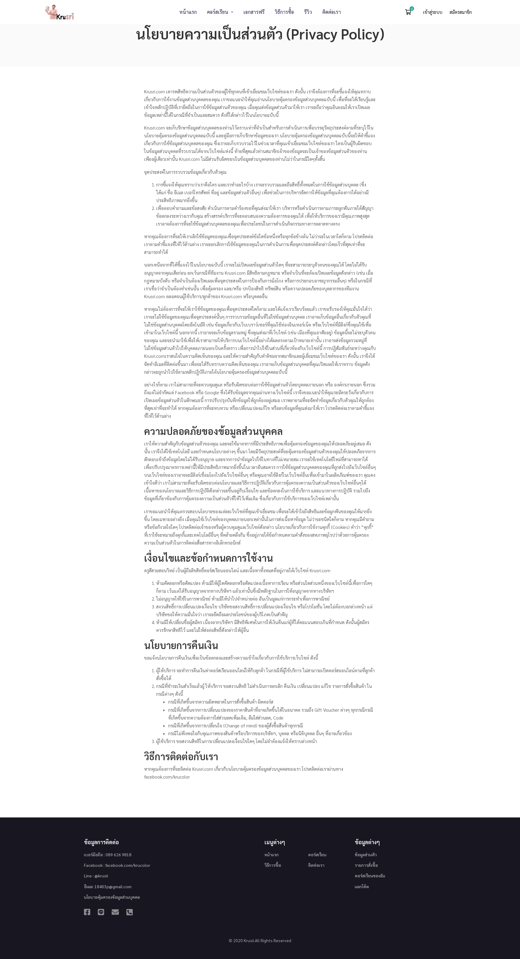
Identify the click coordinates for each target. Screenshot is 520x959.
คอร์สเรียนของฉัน (370, 875)
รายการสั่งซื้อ (366, 865)
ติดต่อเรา (316, 865)
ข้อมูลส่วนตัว (366, 854)
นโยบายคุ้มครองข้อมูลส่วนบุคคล (112, 897)
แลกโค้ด (362, 886)
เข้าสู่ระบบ (433, 12)
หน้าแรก (272, 854)
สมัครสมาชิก (461, 12)
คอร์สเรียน (317, 854)
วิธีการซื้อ (273, 865)
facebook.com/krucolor (167, 776)
